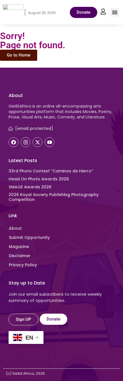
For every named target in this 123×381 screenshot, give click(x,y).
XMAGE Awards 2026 (30, 187)
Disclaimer (20, 256)
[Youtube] (49, 142)
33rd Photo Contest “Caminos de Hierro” (51, 171)
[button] (114, 12)
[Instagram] (25, 142)
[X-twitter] (37, 142)
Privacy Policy (23, 265)
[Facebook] (13, 142)
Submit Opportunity (29, 237)
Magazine (19, 246)
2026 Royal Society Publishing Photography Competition (54, 197)
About (15, 228)
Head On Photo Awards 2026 (39, 179)
